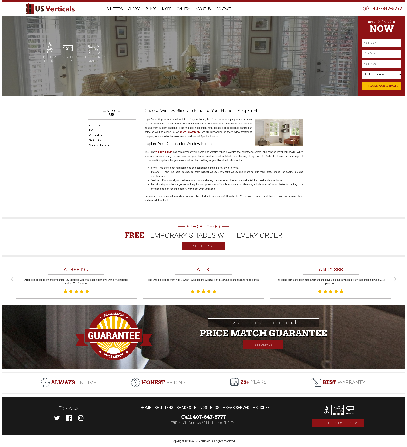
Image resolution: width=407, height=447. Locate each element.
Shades (134, 9)
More (166, 9)
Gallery (183, 9)
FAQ (91, 130)
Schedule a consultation (338, 423)
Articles (261, 407)
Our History (94, 125)
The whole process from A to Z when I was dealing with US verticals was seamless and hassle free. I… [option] (203, 276)
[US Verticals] (50, 9)
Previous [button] (12, 273)
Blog (215, 407)
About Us (203, 9)
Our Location (95, 135)
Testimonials (95, 140)
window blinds (163, 152)
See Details (263, 344)
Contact (223, 9)
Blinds (151, 9)
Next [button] (395, 273)
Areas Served (236, 407)
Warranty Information (99, 145)
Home (146, 407)
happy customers (189, 132)
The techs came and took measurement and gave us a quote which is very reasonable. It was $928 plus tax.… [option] (330, 276)
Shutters (115, 9)
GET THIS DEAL (203, 246)
